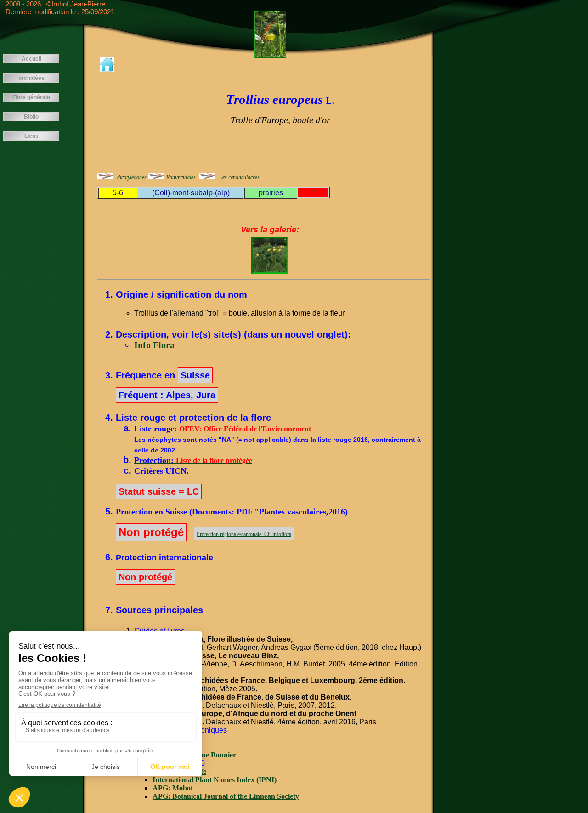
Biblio (31, 116)
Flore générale (31, 97)
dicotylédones (132, 177)
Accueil (31, 59)
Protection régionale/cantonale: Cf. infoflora (244, 534)
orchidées (31, 78)
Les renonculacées (239, 177)
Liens (31, 136)
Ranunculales (181, 177)
